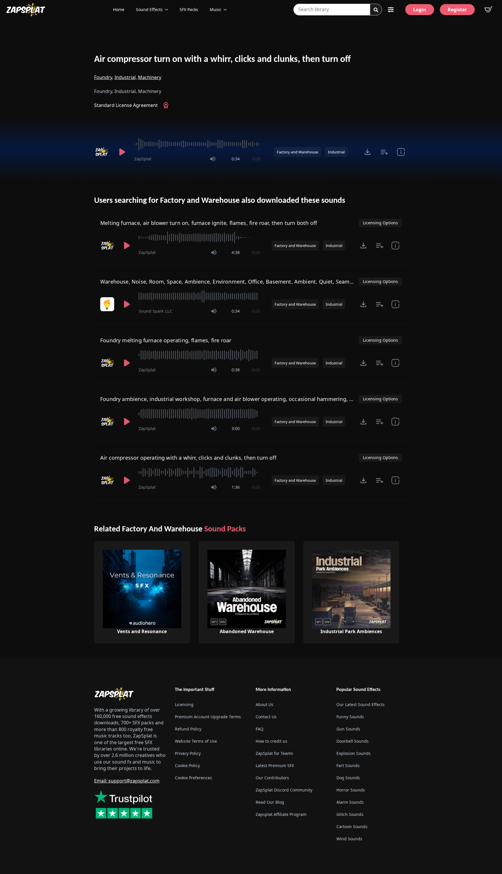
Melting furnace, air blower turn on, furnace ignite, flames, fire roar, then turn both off (208, 222)
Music (215, 9)
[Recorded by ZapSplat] (102, 152)
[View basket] (488, 9)
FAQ (259, 729)
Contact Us (266, 716)
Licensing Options (380, 222)
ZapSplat (142, 159)
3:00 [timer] (236, 428)
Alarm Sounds (350, 802)
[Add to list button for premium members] (384, 152)
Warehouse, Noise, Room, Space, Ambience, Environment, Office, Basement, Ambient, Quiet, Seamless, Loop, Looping (249, 281)
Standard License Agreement (126, 105)
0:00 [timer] (256, 159)
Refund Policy (188, 729)
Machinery (149, 77)
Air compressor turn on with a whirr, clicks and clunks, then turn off (222, 59)
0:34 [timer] (236, 159)
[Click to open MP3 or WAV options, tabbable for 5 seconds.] (367, 152)
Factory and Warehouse (297, 152)
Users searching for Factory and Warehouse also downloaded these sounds (219, 201)
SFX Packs (189, 9)
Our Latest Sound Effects (360, 704)
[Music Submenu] (226, 9)
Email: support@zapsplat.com (126, 781)
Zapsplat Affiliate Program (281, 814)
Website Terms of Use (196, 741)
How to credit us (271, 741)
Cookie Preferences (193, 777)
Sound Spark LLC (155, 311)
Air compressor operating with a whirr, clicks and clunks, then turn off (188, 457)
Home (118, 9)
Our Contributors (272, 777)
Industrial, (125, 77)
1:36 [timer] (236, 487)
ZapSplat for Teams (274, 753)
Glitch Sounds (349, 814)
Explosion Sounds (353, 753)
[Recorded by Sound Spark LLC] (107, 304)
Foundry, (103, 77)
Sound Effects (149, 9)
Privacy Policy (188, 753)
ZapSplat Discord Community (284, 790)
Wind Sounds (349, 838)
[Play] (122, 152)
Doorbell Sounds (352, 741)
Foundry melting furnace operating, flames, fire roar (165, 340)
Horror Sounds (350, 790)
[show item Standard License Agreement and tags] (401, 152)
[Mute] (212, 159)
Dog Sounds (348, 777)
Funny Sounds (350, 716)
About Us (264, 704)
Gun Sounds (348, 729)
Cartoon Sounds (351, 826)
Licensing (184, 704)
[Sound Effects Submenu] (168, 9)
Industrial (336, 152)
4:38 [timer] (236, 252)
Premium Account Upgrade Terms (208, 716)
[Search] (376, 10)
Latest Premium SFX (275, 765)
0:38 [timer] (236, 369)
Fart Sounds (348, 765)
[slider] (197, 144)
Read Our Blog (270, 802)
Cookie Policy (187, 765)
